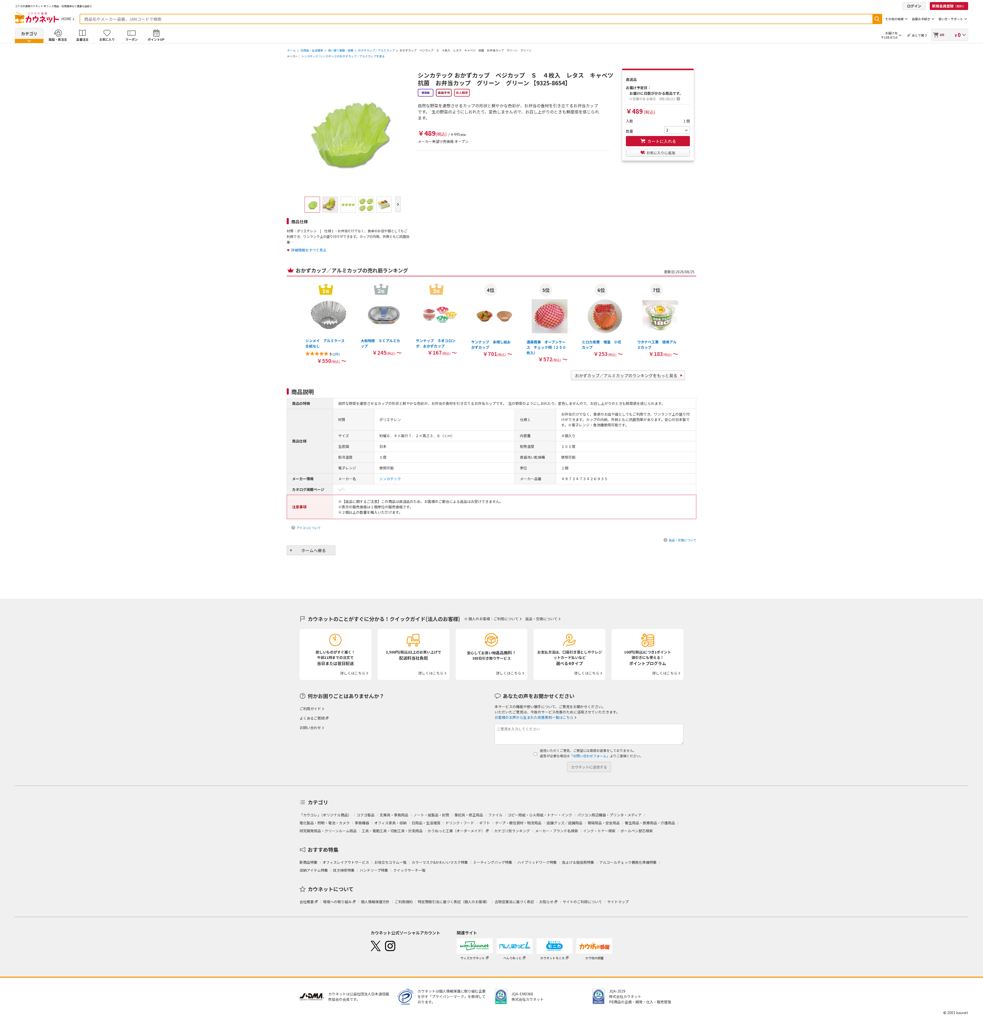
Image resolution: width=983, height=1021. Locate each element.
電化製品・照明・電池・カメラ (325, 822)
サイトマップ (618, 901)
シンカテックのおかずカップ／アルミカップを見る (352, 56)
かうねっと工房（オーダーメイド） (456, 830)
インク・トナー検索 (599, 830)
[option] (326, 323)
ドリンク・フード (459, 822)
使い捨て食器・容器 (340, 50)
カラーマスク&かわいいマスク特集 (440, 862)
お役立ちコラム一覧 (390, 862)
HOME (66, 18)
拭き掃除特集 (344, 870)
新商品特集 (308, 862)
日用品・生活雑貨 (312, 50)
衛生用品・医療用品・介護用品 (650, 822)
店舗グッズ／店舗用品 (564, 822)
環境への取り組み (337, 901)
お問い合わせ (310, 727)
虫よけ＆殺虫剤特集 (578, 862)
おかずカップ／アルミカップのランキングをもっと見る (626, 375)
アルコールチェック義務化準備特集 (628, 862)
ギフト (484, 822)
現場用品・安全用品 (603, 822)
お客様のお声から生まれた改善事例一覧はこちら (534, 717)
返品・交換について (682, 540)
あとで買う (919, 35)
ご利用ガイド (310, 708)
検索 (877, 19)
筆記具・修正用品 (468, 814)
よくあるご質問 (312, 718)
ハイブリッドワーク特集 (537, 862)
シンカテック (309, 56)
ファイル (495, 814)
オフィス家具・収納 (390, 822)
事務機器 (362, 822)
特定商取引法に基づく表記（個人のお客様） (453, 901)
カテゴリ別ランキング (512, 830)
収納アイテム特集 (314, 870)
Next (398, 204)
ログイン (914, 5)
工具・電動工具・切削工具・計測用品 (392, 830)
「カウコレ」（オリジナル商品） (325, 814)
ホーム (291, 50)
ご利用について (506, 618)
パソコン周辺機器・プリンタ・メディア (609, 814)
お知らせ (546, 901)
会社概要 (307, 901)
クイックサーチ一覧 (409, 870)
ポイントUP (156, 39)
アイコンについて (308, 527)
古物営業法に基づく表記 (514, 901)
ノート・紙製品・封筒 (431, 814)
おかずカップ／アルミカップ (376, 50)
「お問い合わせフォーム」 (590, 755)
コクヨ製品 (366, 814)
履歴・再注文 (58, 39)
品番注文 (82, 39)
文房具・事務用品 (394, 814)
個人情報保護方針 (375, 901)
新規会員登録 (949, 5)
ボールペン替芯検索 (637, 830)
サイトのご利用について (582, 901)
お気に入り (107, 39)
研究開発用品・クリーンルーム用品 (328, 830)
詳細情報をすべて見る (308, 250)
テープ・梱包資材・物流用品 (518, 822)
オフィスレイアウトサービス (346, 862)
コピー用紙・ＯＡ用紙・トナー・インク (540, 814)
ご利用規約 (404, 901)
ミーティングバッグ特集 (492, 862)
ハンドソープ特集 (374, 870)
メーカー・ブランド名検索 (556, 830)
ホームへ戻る (313, 550)
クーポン (131, 39)
